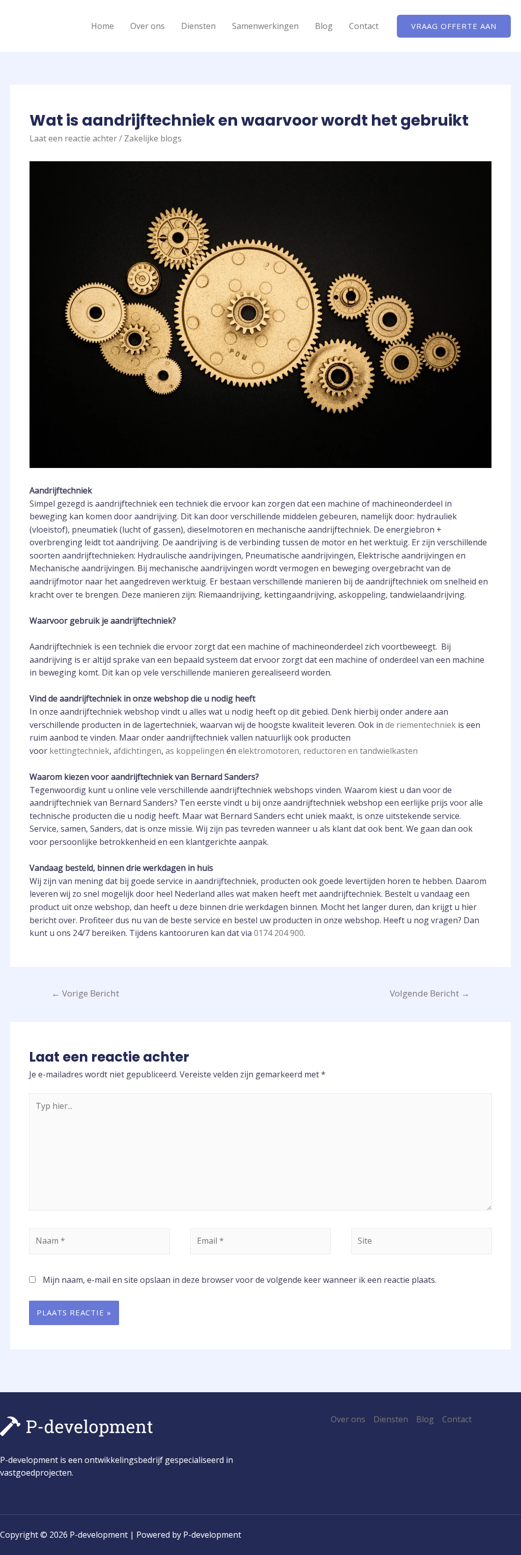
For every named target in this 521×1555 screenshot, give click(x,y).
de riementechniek (420, 724)
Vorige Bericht (85, 993)
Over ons (147, 26)
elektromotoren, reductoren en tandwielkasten (328, 750)
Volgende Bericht (430, 993)
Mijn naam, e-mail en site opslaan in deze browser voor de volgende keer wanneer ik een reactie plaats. (240, 1279)
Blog (324, 26)
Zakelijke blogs (153, 138)
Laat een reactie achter (73, 138)
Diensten (198, 26)
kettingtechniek (79, 750)
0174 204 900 (279, 932)
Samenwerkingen (265, 26)
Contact (364, 26)
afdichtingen (137, 750)
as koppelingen (194, 750)
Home (102, 26)
